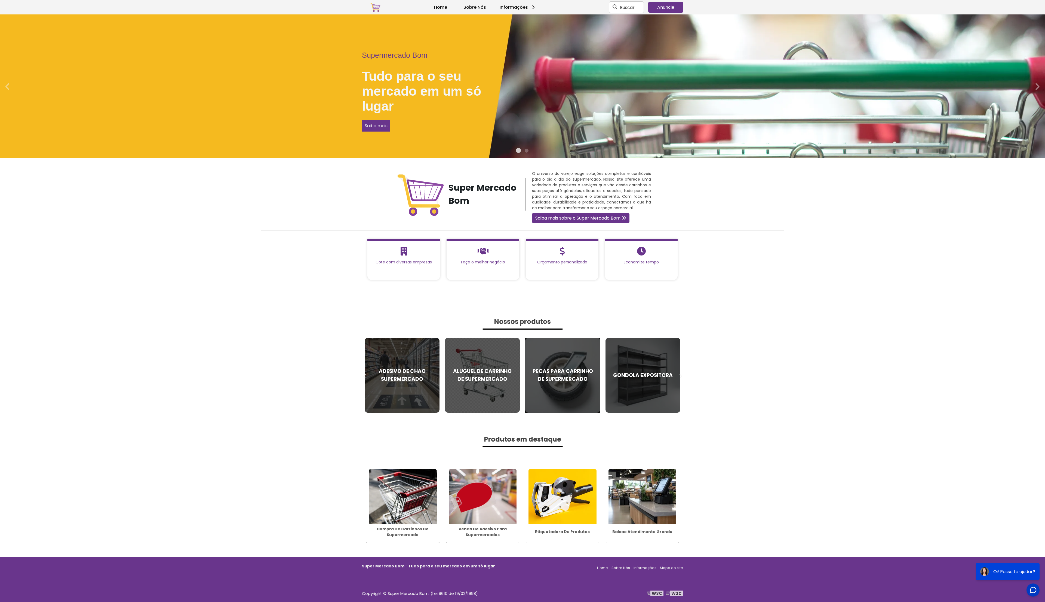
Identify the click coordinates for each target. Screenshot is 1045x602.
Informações (514, 7)
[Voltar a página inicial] (375, 7)
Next (1037, 86)
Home (440, 7)
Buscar (627, 7)
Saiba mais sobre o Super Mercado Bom (577, 218)
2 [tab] (526, 151)
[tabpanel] (522, 86)
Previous (8, 86)
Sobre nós (971, 111)
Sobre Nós (474, 7)
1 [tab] (518, 151)
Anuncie (665, 7)
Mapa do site (671, 567)
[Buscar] (615, 7)
